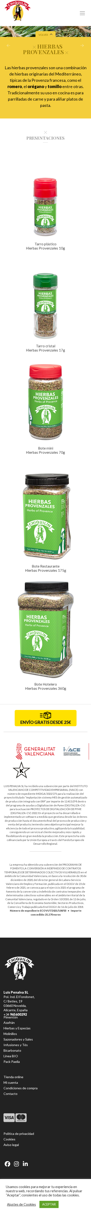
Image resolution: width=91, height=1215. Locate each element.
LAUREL (82, 47)
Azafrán (9, 1023)
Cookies (9, 1139)
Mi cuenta (11, 1082)
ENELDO (7, 47)
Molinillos (10, 1034)
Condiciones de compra (21, 1088)
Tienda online (13, 1077)
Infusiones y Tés (16, 1045)
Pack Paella (12, 1062)
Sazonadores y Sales (18, 1039)
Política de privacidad (19, 1134)
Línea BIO (11, 1056)
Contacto (11, 1094)
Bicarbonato (12, 1050)
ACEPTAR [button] (49, 1204)
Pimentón (11, 1017)
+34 (15, 1014)
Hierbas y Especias (17, 1028)
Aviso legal (11, 1145)
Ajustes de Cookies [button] (21, 1204)
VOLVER (43, 34)
